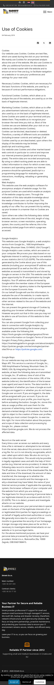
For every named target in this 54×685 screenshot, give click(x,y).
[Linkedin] (24, 2)
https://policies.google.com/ (28, 349)
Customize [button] (39, 682)
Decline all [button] (26, 682)
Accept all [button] (14, 682)
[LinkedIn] (50, 43)
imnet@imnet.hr (26, 5)
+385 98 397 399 (11, 5)
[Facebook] (20, 2)
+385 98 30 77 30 (9, 591)
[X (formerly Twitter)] (44, 43)
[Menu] (47, 12)
